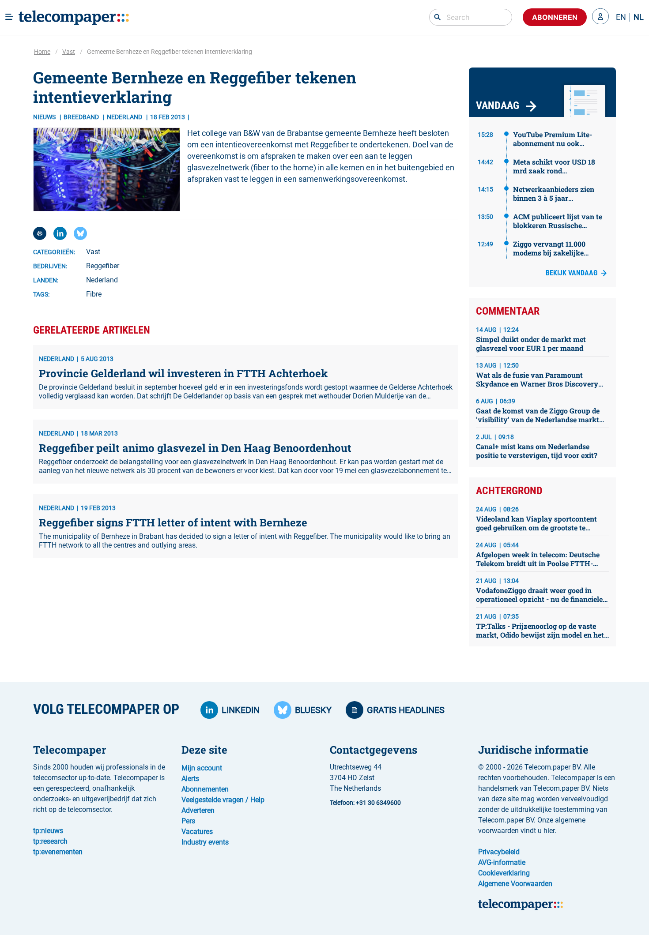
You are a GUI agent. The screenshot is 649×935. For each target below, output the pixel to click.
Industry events (205, 842)
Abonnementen (205, 789)
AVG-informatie (501, 862)
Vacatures (197, 831)
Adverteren (198, 810)
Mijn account (201, 768)
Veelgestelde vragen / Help (222, 800)
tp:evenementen (58, 852)
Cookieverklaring (504, 873)
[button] (600, 17)
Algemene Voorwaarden (515, 883)
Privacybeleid (499, 852)
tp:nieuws (48, 830)
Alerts (190, 778)
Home (42, 51)
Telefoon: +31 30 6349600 (365, 802)
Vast (68, 51)
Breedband (82, 116)
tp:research (50, 841)
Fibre (94, 294)
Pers (188, 821)
